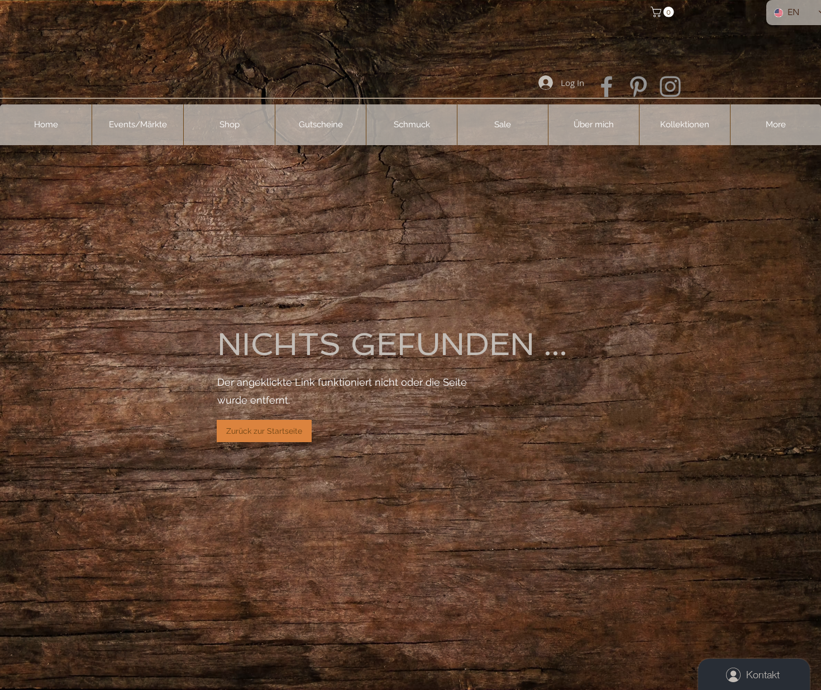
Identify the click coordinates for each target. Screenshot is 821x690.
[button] (663, 12)
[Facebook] (606, 86)
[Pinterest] (638, 86)
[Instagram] (670, 86)
